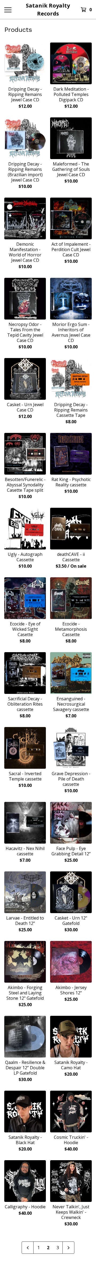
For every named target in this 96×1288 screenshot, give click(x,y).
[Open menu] (7, 9)
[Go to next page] (68, 1248)
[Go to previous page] (28, 1248)
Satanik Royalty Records (48, 9)
